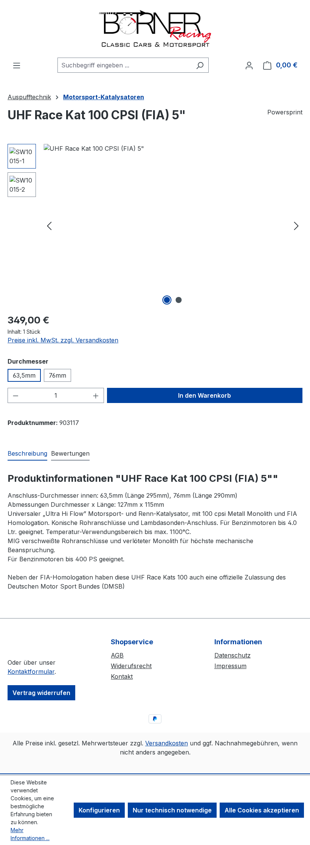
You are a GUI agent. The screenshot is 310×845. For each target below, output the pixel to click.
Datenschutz (232, 655)
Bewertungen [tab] (70, 453)
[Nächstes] (296, 225)
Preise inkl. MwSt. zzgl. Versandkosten (63, 340)
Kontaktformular (31, 671)
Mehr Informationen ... (30, 834)
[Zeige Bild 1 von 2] (167, 300)
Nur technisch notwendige (172, 810)
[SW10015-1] (172, 225)
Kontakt (122, 676)
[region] (155, 225)
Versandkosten (166, 743)
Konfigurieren (99, 810)
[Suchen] (200, 65)
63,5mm (24, 375)
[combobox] (124, 65)
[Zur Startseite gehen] (155, 28)
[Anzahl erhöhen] (96, 395)
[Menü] (17, 65)
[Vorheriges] (49, 225)
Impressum (230, 666)
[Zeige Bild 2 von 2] (179, 300)
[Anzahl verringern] (15, 395)
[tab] (27, 454)
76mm (57, 375)
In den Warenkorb (204, 395)
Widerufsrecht (131, 666)
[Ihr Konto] (249, 65)
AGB (117, 655)
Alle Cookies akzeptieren (262, 810)
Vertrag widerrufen (41, 693)
